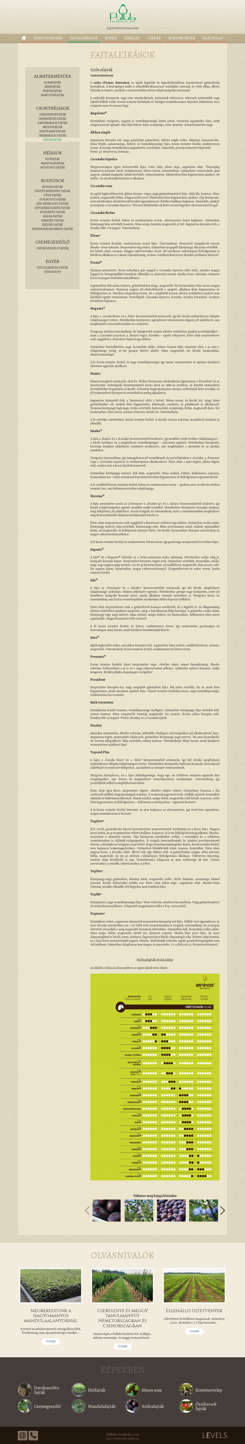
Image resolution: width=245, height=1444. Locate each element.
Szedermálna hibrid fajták (52, 229)
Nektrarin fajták (52, 131)
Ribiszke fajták (52, 220)
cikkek (154, 38)
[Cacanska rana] (171, 1210)
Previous (87, 1210)
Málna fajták (53, 216)
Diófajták (52, 159)
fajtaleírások (84, 38)
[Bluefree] (106, 1210)
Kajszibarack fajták (53, 123)
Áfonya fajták (52, 187)
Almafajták (52, 82)
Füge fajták (52, 195)
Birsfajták (52, 87)
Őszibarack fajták (52, 135)
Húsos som (52, 272)
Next (222, 1210)
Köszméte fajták (52, 212)
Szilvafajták (52, 140)
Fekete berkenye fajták (52, 191)
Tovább (51, 1341)
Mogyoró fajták (52, 167)
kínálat (132, 38)
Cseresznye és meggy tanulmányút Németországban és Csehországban (122, 1318)
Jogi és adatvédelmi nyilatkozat (122, 1438)
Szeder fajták (52, 225)
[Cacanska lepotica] (139, 1210)
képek (111, 38)
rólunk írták (181, 38)
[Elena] (203, 1210)
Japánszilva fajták (52, 119)
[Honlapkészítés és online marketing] (215, 1435)
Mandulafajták (52, 163)
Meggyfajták (53, 127)
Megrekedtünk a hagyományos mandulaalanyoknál (51, 1315)
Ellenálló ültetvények (194, 1310)
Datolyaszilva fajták (52, 268)
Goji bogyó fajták (52, 199)
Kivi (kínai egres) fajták (52, 208)
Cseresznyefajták (52, 114)
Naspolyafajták (52, 95)
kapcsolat (213, 38)
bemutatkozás (47, 38)
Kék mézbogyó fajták (53, 204)
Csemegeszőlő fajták (52, 248)
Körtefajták (52, 91)
